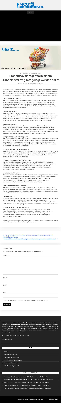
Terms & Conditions (7, 339)
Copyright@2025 (22, 399)
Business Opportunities (10, 354)
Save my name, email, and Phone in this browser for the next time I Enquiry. (25, 300)
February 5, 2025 (22, 83)
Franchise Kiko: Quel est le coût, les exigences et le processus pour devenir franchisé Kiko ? (30, 239)
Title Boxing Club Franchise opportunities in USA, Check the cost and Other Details (27, 388)
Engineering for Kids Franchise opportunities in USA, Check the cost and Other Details (28, 379)
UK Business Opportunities (11, 363)
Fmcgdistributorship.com (36, 83)
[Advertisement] (30, 29)
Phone (4, 293)
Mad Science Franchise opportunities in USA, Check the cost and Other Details (26, 377)
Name (5, 278)
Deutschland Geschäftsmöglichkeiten (31, 73)
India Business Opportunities (12, 366)
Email (5, 285)
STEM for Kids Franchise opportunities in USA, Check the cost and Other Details (26, 385)
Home (5, 351)
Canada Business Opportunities (13, 360)
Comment (6, 255)
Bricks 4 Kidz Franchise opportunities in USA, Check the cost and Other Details (26, 382)
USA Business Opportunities (12, 357)
